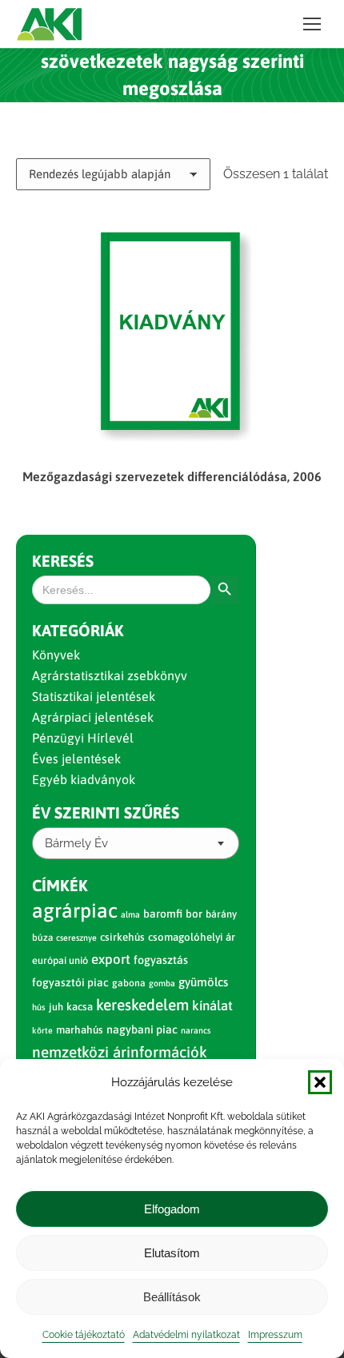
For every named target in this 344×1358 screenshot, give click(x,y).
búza (42, 937)
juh (56, 1007)
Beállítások (172, 1297)
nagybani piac (142, 1029)
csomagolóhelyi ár (191, 937)
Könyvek (56, 654)
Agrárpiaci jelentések (93, 717)
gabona (129, 983)
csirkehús (122, 937)
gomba (162, 983)
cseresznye (76, 937)
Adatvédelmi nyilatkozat (186, 1334)
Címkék (60, 885)
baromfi (162, 913)
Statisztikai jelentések (93, 696)
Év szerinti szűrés (105, 812)
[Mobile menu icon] (312, 24)
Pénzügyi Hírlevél (83, 738)
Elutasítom (172, 1253)
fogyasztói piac (70, 982)
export (110, 959)
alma (130, 914)
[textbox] (76, 843)
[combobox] (135, 843)
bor (194, 913)
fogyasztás (161, 960)
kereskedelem (142, 1005)
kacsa (79, 1007)
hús (39, 1007)
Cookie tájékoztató (83, 1334)
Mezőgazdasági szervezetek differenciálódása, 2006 (172, 476)
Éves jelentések (76, 758)
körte (42, 1030)
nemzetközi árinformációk (119, 1052)
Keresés (63, 561)
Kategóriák (78, 630)
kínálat (212, 1006)
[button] (320, 1082)
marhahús (79, 1030)
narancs (195, 1030)
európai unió (60, 960)
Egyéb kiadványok (83, 779)
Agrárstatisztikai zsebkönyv (109, 675)
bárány (221, 914)
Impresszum (275, 1334)
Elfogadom (172, 1209)
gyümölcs (203, 982)
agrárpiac (75, 910)
